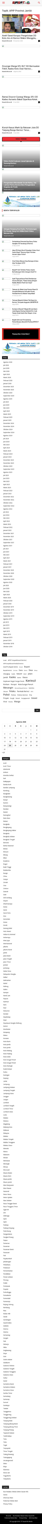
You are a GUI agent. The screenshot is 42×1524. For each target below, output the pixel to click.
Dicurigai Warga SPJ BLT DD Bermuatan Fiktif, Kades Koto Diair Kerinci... (21, 67)
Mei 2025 (6, 408)
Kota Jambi (6, 1044)
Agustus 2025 (7, 399)
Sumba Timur (7, 1393)
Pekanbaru (6, 1265)
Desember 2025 (8, 387)
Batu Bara (6, 818)
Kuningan (6, 1075)
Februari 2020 (7, 601)
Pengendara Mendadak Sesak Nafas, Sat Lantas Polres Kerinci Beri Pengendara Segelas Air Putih (20, 185)
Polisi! (6, 695)
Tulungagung (7, 1457)
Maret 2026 (7, 377)
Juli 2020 (6, 585)
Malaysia (6, 1133)
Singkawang (7, 1350)
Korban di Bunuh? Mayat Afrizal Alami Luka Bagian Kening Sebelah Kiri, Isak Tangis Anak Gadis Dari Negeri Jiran (24, 311)
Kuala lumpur (7, 1069)
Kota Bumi (6, 1041)
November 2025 (8, 390)
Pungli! (12, 698)
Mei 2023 (6, 481)
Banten (5, 803)
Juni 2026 (6, 368)
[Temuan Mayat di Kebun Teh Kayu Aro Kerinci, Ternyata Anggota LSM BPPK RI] (6, 302)
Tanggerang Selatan (10, 1418)
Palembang (7, 1231)
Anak (5, 660)
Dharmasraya (7, 904)
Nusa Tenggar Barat (10, 1203)
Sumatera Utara (8, 1390)
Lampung (6, 1084)
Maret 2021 (7, 561)
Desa (31, 670)
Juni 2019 (6, 625)
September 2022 (8, 506)
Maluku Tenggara (9, 1142)
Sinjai (5, 1353)
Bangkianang (7, 797)
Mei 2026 (6, 371)
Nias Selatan (7, 1200)
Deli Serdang (7, 898)
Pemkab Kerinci (23, 691)
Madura (5, 1121)
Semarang (6, 1335)
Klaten (5, 1035)
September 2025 (8, 396)
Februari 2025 (7, 417)
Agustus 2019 (7, 619)
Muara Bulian (7, 1173)
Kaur (4, 1008)
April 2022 (6, 521)
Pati (4, 1255)
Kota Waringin (8, 1066)
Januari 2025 (7, 420)
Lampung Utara (8, 1093)
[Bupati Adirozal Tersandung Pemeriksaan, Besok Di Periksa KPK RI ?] (6, 322)
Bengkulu (6, 833)
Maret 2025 (7, 414)
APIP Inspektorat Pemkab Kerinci (13, 663)
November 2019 (8, 610)
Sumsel (5, 1402)
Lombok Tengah (8, 1106)
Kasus (25, 677)
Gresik (5, 925)
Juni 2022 (6, 515)
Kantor (19, 677)
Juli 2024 (6, 439)
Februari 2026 (7, 380)
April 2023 (6, 484)
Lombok (6, 1103)
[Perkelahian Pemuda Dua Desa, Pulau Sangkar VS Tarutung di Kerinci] (6, 244)
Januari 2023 (7, 494)
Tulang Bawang (8, 1454)
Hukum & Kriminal (9, 934)
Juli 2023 (6, 475)
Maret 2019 (7, 634)
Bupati (27, 667)
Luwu (5, 1115)
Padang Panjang (8, 1228)
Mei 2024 (6, 445)
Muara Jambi (7, 1179)
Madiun (5, 1118)
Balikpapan (6, 781)
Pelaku (12, 691)
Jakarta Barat (7, 950)
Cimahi (5, 882)
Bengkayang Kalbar (9, 830)
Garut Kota (6, 913)
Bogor (5, 864)
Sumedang (6, 1396)
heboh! (19, 674)
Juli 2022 (6, 512)
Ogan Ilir (6, 1210)
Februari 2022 (7, 527)
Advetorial (6, 769)
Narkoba (31, 688)
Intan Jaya (6, 940)
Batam (5, 812)
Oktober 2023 (7, 466)
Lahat (5, 1081)
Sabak (5, 1317)
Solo (4, 1356)
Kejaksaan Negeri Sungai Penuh (13, 681)
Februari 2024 (7, 454)
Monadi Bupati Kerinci (21, 688)
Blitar (5, 858)
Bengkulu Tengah (9, 840)
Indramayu (6, 937)
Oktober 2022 (7, 503)
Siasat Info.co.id (7, 41)
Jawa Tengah (7, 959)
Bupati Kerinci (7, 670)
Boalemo (6, 861)
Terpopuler (6, 1448)
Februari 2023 (7, 491)
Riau (4, 1311)
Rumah (18, 698)
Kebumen (6, 1011)
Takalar (5, 1408)
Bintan (5, 849)
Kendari (5, 1014)
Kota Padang (7, 1054)
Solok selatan (7, 1359)
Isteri (25, 674)
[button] (3, 3)
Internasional (7, 943)
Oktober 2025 (7, 393)
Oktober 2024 (7, 429)
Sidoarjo (6, 1344)
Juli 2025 (6, 402)
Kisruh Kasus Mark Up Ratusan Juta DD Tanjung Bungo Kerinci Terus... (20, 128)
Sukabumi (6, 1363)
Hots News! (7, 931)
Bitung (5, 855)
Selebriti (5, 1326)
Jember (5, 965)
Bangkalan (6, 794)
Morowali (6, 1170)
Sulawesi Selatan (8, 1366)
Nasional (6, 1191)
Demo (25, 670)
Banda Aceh (7, 784)
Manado (6, 1148)
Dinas (35, 670)
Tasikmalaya (7, 1436)
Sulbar (5, 1378)
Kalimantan (7, 980)
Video (5, 1463)
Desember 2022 (8, 497)
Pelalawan (6, 1268)
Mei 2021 (6, 555)
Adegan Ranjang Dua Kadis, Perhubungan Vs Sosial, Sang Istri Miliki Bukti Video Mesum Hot (20, 231)
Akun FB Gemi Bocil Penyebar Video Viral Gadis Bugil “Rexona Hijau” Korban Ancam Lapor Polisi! (26, 252)
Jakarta (5, 947)
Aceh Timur (7, 766)
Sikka (5, 1347)
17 (5, 742)
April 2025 (6, 411)
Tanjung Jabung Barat (10, 1424)
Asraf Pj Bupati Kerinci (10, 667)
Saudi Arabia (7, 1323)
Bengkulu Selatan (9, 836)
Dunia (5, 907)
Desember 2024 (8, 423)
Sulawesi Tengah (8, 1369)
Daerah (5, 892)
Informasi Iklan (8, 1498)
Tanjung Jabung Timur (10, 1427)
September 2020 (8, 579)
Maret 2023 (7, 487)
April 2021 (6, 558)
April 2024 (6, 448)
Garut (5, 910)
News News (7, 1194)
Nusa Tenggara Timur (10, 1207)
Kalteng (5, 986)
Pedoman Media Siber (10, 1501)
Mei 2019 (6, 628)
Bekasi (5, 821)
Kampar (5, 992)
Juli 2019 (6, 622)
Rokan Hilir (6, 1314)
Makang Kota (7, 1127)
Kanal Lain (6, 995)
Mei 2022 (6, 518)
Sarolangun (7, 1320)
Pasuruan (6, 1252)
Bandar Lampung (9, 788)
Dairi (4, 895)
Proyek (6, 698)
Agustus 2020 (7, 582)
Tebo (5, 1439)
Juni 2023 (6, 478)
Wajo (5, 1467)
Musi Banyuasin (8, 1185)
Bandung (6, 791)
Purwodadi (6, 1298)
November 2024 (8, 426)
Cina (4, 885)
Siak (4, 1341)
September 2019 (8, 616)
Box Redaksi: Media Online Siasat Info (15, 1492)
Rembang (6, 1307)
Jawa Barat (6, 956)
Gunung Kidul (7, 928)
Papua (5, 1240)
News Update (7, 1197)
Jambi (5, 953)
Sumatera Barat (8, 1384)
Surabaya (6, 1405)
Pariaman (6, 1243)
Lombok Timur (8, 1109)
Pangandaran (7, 1234)
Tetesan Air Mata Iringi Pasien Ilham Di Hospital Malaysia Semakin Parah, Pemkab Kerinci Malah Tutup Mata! (25, 291)
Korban (6, 684)
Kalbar (5, 977)
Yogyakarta (7, 1476)
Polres (13, 695)
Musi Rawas (7, 1188)
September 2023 (8, 469)
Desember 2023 (8, 460)
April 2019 (6, 631)
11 (10, 738)
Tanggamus (7, 1411)
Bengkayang (7, 827)
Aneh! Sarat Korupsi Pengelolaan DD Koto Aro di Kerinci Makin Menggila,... (19, 36)
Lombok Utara (8, 1112)
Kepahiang (6, 1017)
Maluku (5, 1136)
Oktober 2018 (7, 647)
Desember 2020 (8, 570)
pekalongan (7, 1262)
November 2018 (8, 643)
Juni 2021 (6, 552)
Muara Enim (7, 1176)
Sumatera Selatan (9, 1387)
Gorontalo (6, 919)
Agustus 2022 (7, 509)
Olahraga (6, 1216)
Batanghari (6, 815)
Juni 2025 (6, 405)
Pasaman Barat (8, 1249)
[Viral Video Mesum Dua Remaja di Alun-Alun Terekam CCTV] (6, 263)
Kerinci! (31, 681)
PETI (32, 691)
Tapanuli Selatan (8, 1433)
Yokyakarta (7, 1479)
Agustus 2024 (7, 435)
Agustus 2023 (7, 472)
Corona (15, 670)
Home (5, 1495)
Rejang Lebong (8, 1304)
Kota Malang (7, 1051)
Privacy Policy (7, 1504)
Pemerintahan (8, 1271)
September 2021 (8, 543)
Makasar (6, 1130)
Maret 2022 (7, 524)
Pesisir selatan (8, 1277)
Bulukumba (7, 870)
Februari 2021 (7, 564)
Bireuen (5, 852)
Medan (5, 1158)
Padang (5, 1225)
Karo (4, 1005)
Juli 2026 (6, 365)
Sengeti (5, 1338)
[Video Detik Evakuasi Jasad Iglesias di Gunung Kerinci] (21, 156)
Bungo (5, 873)
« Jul (3, 752)
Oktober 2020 (7, 576)
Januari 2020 (7, 604)
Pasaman (6, 1246)
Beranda (8, 1516)
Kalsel (5, 983)
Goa (4, 916)
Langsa (5, 1099)
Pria (30, 695)
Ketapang (6, 1032)
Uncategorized (8, 1460)
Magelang (6, 1124)
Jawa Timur (7, 962)
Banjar (5, 800)
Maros (5, 1151)
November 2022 (8, 500)
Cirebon (5, 888)
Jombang (6, 968)
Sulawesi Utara (8, 1375)
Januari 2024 (7, 457)
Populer (5, 1289)
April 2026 (6, 374)
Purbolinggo (7, 1292)
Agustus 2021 (7, 546)
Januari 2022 (7, 530)
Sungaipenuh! (25, 698)
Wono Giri (6, 1473)
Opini (5, 1219)
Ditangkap (6, 674)
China (5, 876)
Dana (21, 670)
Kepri (5, 1020)
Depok (5, 901)
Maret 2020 (7, 598)
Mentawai (6, 1161)
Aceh (5, 763)
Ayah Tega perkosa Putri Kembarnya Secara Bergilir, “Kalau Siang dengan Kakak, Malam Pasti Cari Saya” (24, 281)
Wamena (6, 1470)
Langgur (6, 1096)
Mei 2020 (6, 591)
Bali (4, 778)
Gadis (13, 674)
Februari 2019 (7, 637)
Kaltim (5, 989)
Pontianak (6, 1286)
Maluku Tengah (8, 1139)
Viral (5, 702)
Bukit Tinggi (7, 867)
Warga (17, 701)
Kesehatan (6, 1029)
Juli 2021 (6, 549)
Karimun (6, 1002)
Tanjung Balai (7, 1421)
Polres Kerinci (22, 695)
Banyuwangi (7, 806)
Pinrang (5, 1280)
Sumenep (6, 1399)
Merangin (8, 688)
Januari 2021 (7, 567)
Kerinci (5, 1026)
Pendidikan (6, 1274)
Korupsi (14, 684)
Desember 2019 (8, 607)
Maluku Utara (7, 1145)
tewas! (34, 698)
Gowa (5, 922)
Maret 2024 (7, 451)
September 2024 (8, 432)
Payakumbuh (7, 1259)
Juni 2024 (6, 442)
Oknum (5, 691)
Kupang (5, 1078)
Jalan (30, 674)
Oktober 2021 (7, 539)
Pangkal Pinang (8, 1237)
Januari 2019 (7, 640)
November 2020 (8, 573)
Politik (5, 1283)
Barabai (5, 809)
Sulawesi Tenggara (9, 1372)
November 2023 (8, 463)
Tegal (5, 1445)
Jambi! (5, 677)
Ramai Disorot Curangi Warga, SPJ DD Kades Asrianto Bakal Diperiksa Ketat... (20, 98)
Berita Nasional (8, 846)
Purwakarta (7, 1295)
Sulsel (5, 1381)
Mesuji (5, 1167)
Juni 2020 (6, 588)
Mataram (6, 1155)
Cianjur (5, 879)
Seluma (5, 1329)
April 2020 (6, 595)
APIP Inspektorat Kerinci (17, 660)
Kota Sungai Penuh (25, 684)
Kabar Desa (7, 971)
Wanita (10, 702)
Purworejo (6, 1301)
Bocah (21, 667)
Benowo (6, 843)
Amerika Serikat (8, 775)
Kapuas (5, 999)
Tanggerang (7, 1415)
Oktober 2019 (7, 613)
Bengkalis (6, 824)
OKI (4, 1213)
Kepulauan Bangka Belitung (12, 1023)
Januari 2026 (7, 383)
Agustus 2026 (7, 362)
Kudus (5, 1072)
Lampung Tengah (9, 1090)
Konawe (6, 1038)
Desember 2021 (8, 533)
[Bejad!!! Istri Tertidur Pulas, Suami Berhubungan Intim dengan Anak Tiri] (6, 272)
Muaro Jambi (7, 1182)
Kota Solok (6, 1057)
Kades (12, 677)
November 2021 (8, 536)
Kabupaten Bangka (9, 974)
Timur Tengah (8, 1451)
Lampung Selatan (9, 1087)
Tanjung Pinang (8, 1430)
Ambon (5, 772)
